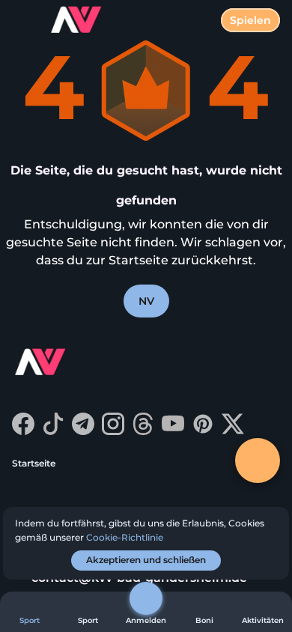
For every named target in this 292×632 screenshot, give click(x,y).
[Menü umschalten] (24, 24)
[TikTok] (53, 431)
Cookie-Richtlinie (124, 537)
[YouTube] (173, 431)
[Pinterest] (203, 431)
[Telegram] (83, 431)
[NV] (68, 364)
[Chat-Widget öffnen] (257, 460)
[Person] (146, 598)
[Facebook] (23, 431)
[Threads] (143, 431)
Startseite (33, 463)
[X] (233, 431)
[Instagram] (113, 431)
